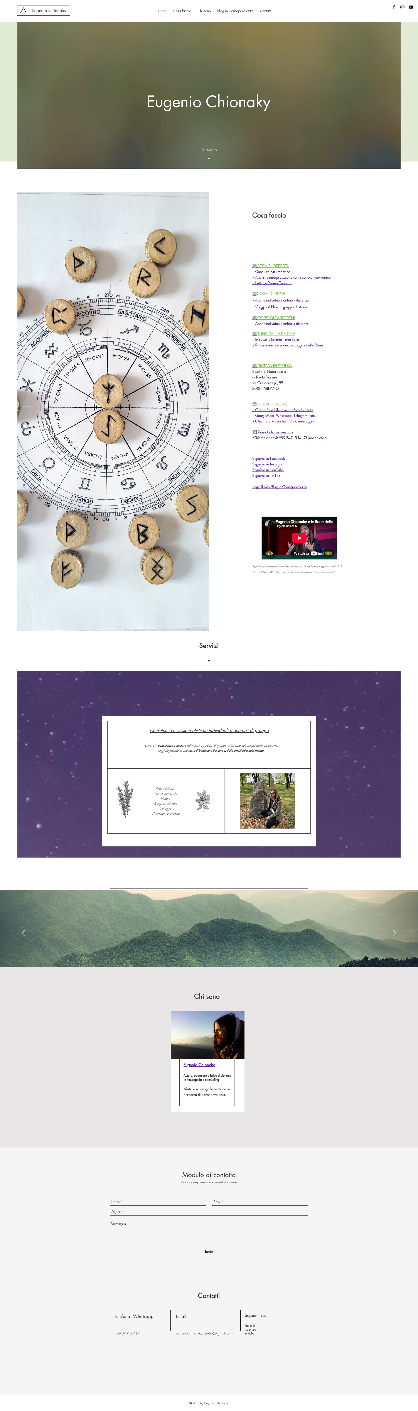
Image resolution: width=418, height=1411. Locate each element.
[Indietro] (23, 933)
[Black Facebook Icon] (394, 7)
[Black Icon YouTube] (411, 7)
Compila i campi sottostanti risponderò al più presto (209, 1182)
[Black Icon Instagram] (402, 7)
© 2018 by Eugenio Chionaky (209, 1403)
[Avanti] (394, 933)
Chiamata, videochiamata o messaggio (284, 421)
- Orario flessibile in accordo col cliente (282, 410)
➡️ (254, 266)
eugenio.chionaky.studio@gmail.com (204, 1333)
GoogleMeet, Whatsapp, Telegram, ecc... (286, 415)
